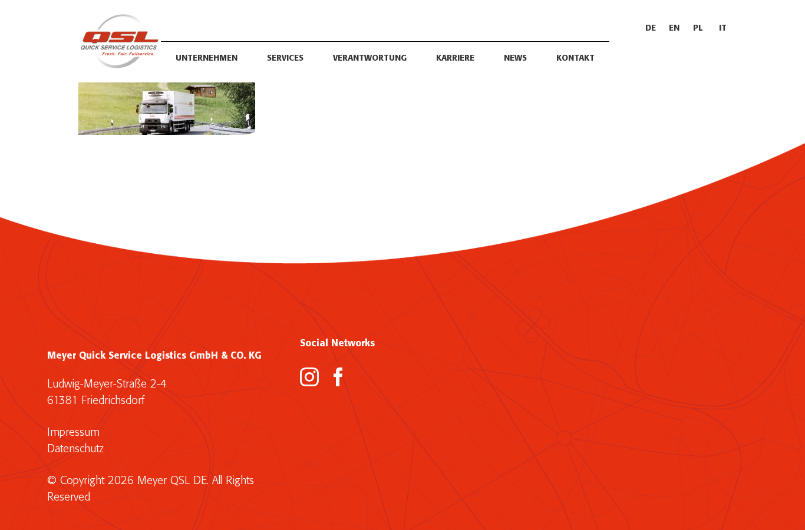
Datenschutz (75, 449)
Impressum (73, 432)
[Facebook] (338, 376)
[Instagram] (309, 376)
